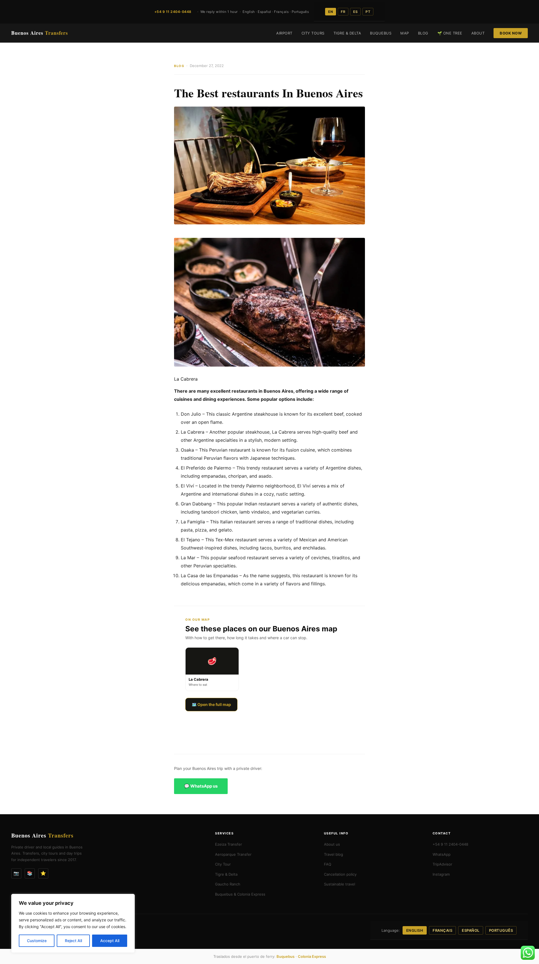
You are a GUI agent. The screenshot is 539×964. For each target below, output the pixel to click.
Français (442, 930)
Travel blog (333, 854)
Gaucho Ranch (227, 884)
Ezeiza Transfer (228, 844)
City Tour (223, 864)
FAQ (327, 864)
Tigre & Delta (347, 33)
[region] (73, 923)
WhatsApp (442, 854)
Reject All (73, 940)
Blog (423, 33)
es (355, 12)
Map (404, 33)
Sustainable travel (339, 884)
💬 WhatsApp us (201, 786)
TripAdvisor (442, 864)
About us (332, 844)
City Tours (313, 33)
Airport (284, 33)
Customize (37, 940)
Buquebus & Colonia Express (240, 894)
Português (501, 930)
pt (368, 12)
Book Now (511, 33)
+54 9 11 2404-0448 (450, 844)
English (414, 930)
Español (470, 930)
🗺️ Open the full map (211, 704)
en (330, 12)
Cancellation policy (340, 874)
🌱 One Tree (449, 33)
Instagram (441, 874)
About (478, 33)
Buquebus (380, 33)
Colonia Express (312, 956)
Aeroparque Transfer (233, 854)
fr (343, 12)
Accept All (109, 940)
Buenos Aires (39, 32)
